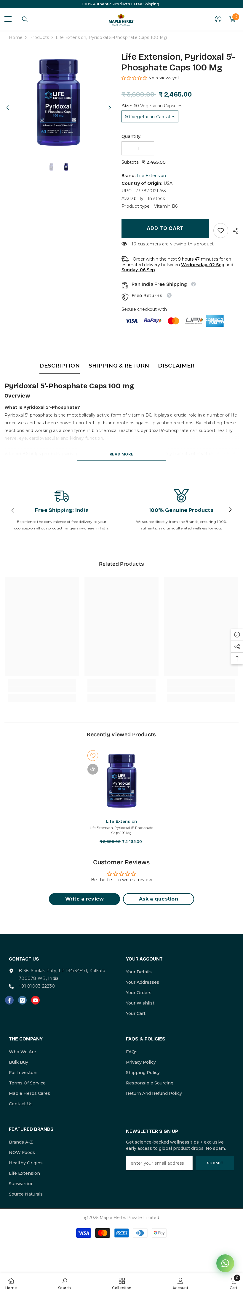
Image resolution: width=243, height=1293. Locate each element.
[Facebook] (9, 1000)
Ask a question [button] (158, 899)
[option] (58, 102)
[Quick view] (92, 769)
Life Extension (151, 175)
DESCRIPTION (59, 365)
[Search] (24, 19)
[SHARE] (233, 231)
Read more (122, 454)
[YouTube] (35, 1000)
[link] (220, 230)
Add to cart (165, 228)
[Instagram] (22, 1000)
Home (16, 37)
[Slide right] (230, 510)
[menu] (8, 19)
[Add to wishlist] (92, 755)
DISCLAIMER (176, 365)
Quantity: (132, 136)
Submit (215, 1163)
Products (39, 37)
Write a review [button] (84, 899)
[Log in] (218, 19)
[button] (7, 102)
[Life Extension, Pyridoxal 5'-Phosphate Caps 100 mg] (121, 780)
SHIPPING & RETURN (119, 365)
